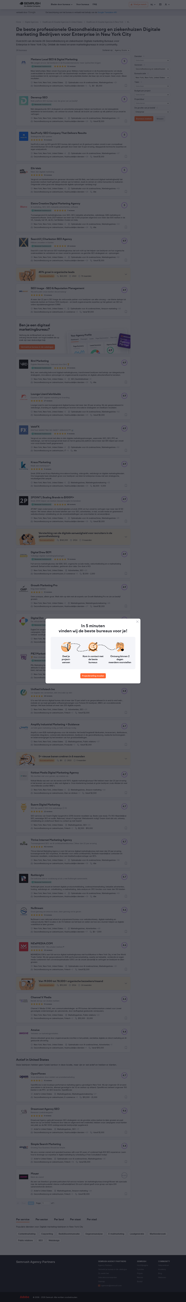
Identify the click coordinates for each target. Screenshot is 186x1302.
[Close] (137, 622)
